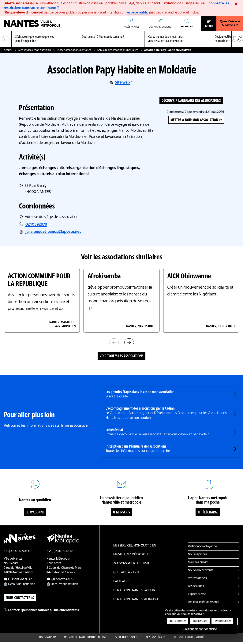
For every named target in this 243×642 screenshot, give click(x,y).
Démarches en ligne (160, 27)
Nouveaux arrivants (200, 570)
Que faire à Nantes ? (229, 23)
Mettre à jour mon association (194, 120)
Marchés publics (198, 562)
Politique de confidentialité (188, 637)
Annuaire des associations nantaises (117, 50)
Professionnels (197, 578)
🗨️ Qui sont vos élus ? (18, 579)
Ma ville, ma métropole (131, 554)
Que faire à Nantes (127, 572)
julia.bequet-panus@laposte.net (53, 232)
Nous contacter (18, 598)
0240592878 (36, 225)
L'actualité (121, 581)
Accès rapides (131, 27)
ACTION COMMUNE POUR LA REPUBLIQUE (39, 280)
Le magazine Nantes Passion (134, 590)
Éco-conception (47, 637)
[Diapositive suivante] (237, 39)
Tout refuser (199, 621)
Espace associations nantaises (74, 50)
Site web (122, 82)
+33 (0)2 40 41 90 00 (17, 551)
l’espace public (137, 12)
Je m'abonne (35, 512)
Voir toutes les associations (121, 356)
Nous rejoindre (197, 554)
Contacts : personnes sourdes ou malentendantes (42, 610)
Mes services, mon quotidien (34, 50)
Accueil (8, 50)
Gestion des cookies (126, 637)
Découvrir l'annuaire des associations (191, 101)
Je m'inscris (121, 512)
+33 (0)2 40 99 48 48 (60, 551)
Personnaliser (222, 621)
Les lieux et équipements (203, 602)
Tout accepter (177, 621)
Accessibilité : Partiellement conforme (85, 637)
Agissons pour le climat (131, 563)
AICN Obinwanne (189, 276)
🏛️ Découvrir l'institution (19, 584)
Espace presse (197, 594)
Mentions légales (155, 637)
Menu (209, 26)
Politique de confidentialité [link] (200, 629)
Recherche (187, 27)
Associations (196, 586)
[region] (121, 39)
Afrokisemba (104, 276)
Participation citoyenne (202, 546)
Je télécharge (208, 512)
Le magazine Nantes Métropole (136, 599)
